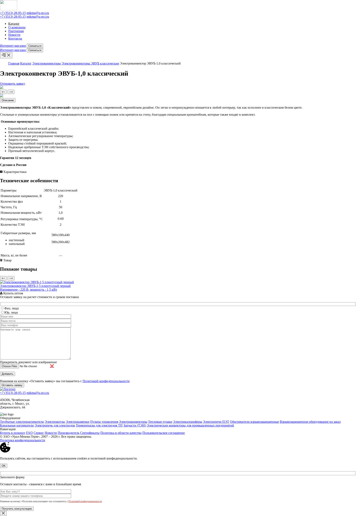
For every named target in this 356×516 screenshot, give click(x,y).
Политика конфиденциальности (22, 440)
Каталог (14, 23)
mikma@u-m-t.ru (38, 13)
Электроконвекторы (46, 63)
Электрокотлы (55, 421)
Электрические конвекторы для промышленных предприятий (190, 425)
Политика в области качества (121, 433)
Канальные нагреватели (17, 425)
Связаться (34, 45)
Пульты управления (104, 421)
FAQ (29, 433)
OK (4, 465)
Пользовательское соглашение (163, 433)
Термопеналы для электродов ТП (99, 425)
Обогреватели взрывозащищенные (254, 421)
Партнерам (16, 31)
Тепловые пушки (160, 421)
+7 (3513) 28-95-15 (13, 13)
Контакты (15, 38)
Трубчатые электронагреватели (22, 421)
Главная (13, 63)
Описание (8, 100)
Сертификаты (90, 433)
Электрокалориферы (187, 421)
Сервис (39, 433)
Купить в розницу (12, 433)
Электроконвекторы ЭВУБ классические (90, 63)
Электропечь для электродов (55, 425)
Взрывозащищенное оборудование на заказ (310, 421)
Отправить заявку (12, 83)
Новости (14, 34)
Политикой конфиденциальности (106, 381)
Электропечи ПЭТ (216, 421)
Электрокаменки (77, 421)
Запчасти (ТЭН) (134, 425)
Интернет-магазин (13, 45)
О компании (17, 27)
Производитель (68, 433)
